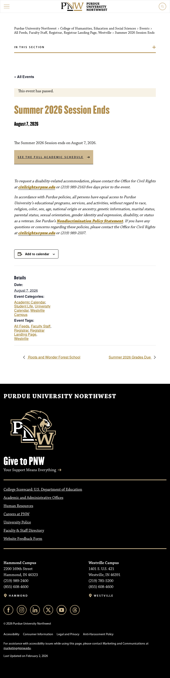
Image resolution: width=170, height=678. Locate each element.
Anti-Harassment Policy (98, 634)
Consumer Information (38, 634)
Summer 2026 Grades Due (130, 357)
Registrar (21, 330)
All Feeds (21, 326)
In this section (29, 47)
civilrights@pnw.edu (36, 187)
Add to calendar (37, 254)
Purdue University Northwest (60, 396)
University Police (17, 522)
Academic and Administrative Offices (33, 497)
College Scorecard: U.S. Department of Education (43, 489)
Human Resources (18, 506)
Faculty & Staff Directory (24, 530)
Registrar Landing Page (29, 332)
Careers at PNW (16, 514)
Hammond (18, 595)
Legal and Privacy (68, 634)
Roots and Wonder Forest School (53, 357)
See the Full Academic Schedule (50, 157)
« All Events (24, 76)
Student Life (23, 306)
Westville (21, 338)
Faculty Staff (40, 326)
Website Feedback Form (23, 538)
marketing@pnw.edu (17, 648)
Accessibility (11, 634)
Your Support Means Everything (30, 470)
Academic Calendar (29, 302)
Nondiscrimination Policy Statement (90, 221)
